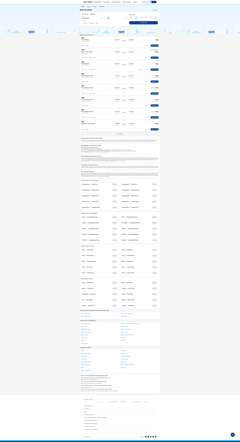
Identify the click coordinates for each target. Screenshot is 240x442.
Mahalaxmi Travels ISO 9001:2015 (128, 364)
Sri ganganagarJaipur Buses (90, 184)
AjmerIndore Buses (127, 261)
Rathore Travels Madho (85, 313)
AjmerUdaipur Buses (128, 267)
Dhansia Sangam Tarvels (86, 316)
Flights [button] (83, 6)
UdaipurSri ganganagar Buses (130, 240)
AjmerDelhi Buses (127, 249)
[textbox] (92, 18)
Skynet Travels (84, 326)
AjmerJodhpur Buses (128, 255)
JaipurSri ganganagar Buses (90, 217)
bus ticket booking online (121, 160)
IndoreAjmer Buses (127, 294)
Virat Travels (83, 340)
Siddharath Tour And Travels (126, 313)
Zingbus (82, 367)
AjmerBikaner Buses (88, 255)
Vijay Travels (123, 337)
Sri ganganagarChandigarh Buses (131, 190)
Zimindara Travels (84, 334)
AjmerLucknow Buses (128, 272)
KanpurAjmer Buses (88, 305)
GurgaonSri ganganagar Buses (90, 228)
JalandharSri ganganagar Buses (91, 240)
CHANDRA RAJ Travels (85, 329)
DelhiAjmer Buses (127, 282)
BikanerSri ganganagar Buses (130, 228)
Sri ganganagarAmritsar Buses (90, 201)
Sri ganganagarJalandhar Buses (91, 207)
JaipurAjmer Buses (87, 282)
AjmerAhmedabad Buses (89, 261)
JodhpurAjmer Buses (128, 288)
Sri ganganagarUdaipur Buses (130, 207)
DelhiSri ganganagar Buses (129, 217)
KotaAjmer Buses (87, 299)
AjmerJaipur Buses (87, 249)
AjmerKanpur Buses (88, 272)
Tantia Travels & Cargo (85, 323)
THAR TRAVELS (124, 316)
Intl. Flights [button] (102, 6)
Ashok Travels (124, 361)
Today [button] (131, 18)
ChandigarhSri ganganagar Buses (131, 222)
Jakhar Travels (84, 356)
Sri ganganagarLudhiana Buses (130, 201)
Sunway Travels (84, 343)
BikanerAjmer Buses (88, 288)
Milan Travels (123, 350)
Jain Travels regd (124, 326)
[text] (120, 6)
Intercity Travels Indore (125, 356)
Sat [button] (150, 18)
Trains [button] (94, 6)
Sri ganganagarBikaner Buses (130, 195)
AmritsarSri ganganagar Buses (90, 234)
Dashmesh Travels (124, 332)
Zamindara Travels (85, 337)
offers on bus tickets (88, 174)
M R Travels (123, 340)
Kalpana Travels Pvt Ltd (86, 370)
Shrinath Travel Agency (85, 364)
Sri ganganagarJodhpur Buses (90, 190)
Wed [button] (136, 18)
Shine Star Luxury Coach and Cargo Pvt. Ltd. (130, 323)
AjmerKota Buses (87, 267)
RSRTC (82, 350)
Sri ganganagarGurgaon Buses (90, 195)
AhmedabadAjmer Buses (89, 294)
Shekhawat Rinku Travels (86, 332)
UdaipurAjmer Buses (128, 299)
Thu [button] (141, 18)
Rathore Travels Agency (126, 329)
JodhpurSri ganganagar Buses (90, 222)
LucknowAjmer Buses (128, 305)
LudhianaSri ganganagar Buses (130, 234)
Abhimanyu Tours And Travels (127, 334)
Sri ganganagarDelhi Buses (129, 184)
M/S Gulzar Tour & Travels (86, 361)
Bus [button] (89, 6)
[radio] (85, 14)
